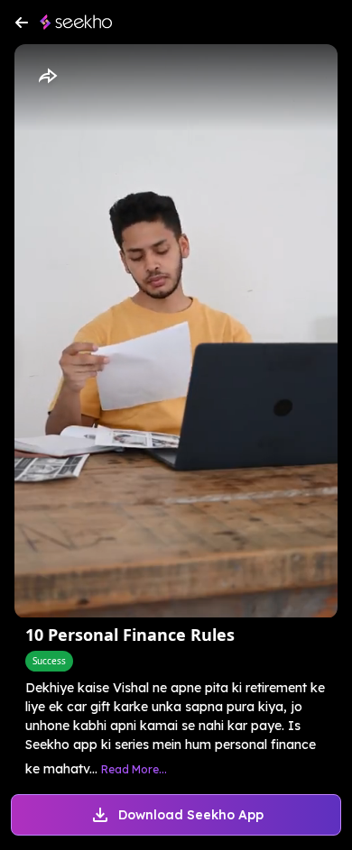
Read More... (134, 769)
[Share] (47, 77)
